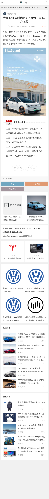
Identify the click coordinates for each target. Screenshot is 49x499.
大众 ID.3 (12, 189)
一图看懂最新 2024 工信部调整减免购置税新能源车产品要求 (12, 220)
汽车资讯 (12, 7)
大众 (12, 184)
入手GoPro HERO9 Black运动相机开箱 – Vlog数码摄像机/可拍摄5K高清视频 (31, 440)
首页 (5, 7)
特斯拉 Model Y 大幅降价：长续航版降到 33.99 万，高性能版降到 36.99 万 (31, 337)
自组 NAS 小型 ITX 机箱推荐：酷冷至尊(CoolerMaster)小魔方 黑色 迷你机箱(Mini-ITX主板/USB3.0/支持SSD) (24, 151)
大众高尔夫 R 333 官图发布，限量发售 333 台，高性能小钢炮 (12, 320)
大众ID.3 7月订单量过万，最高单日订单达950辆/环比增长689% (35, 291)
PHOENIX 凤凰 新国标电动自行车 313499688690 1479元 (24, 140)
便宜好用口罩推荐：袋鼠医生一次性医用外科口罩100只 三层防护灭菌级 (24, 131)
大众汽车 (36, 184)
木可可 (26, 3)
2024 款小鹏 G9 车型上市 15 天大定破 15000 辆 (36, 220)
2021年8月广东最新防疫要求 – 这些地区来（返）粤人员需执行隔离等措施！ (31, 417)
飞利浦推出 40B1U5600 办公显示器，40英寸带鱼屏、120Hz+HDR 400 (31, 451)
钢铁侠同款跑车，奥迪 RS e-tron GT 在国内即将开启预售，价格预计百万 (31, 360)
